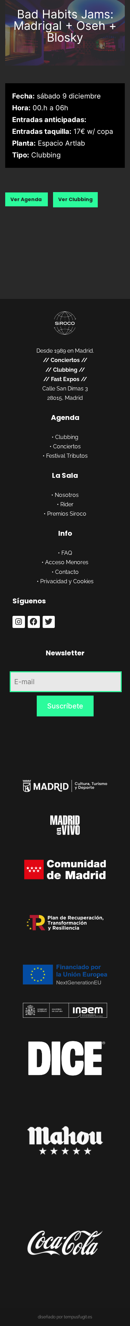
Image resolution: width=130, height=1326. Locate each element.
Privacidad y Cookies (67, 581)
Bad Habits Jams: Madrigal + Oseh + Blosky (65, 26)
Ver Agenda (26, 199)
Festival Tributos (67, 456)
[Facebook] (34, 622)
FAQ (66, 553)
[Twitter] (49, 622)
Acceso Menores (66, 562)
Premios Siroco (66, 513)
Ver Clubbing (75, 199)
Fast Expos (65, 379)
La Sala (65, 475)
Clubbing (65, 370)
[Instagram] (18, 622)
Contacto (67, 572)
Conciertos (65, 360)
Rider (66, 504)
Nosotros (67, 495)
